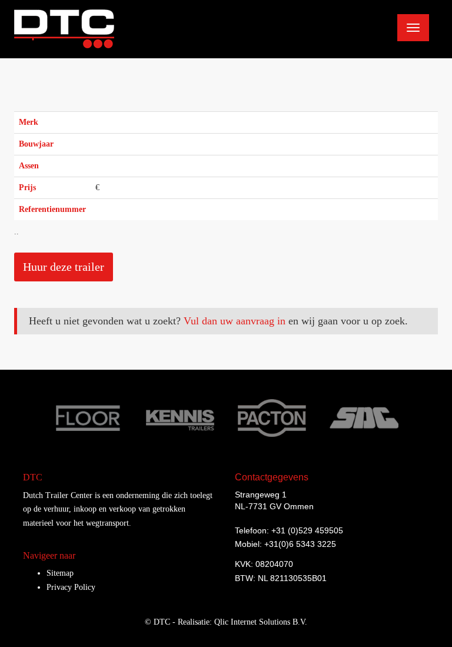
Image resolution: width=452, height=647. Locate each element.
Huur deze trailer (63, 266)
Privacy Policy (70, 587)
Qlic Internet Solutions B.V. (260, 622)
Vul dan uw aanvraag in (234, 321)
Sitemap (60, 573)
